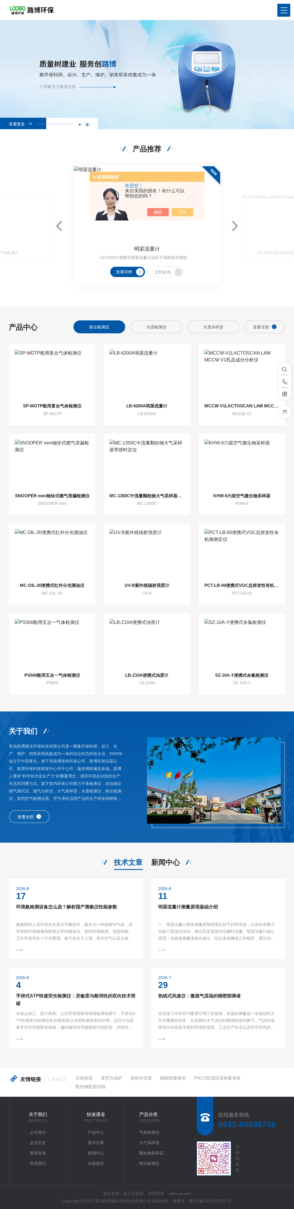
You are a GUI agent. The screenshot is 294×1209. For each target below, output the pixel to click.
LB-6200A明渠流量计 (146, 405)
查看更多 (17, 124)
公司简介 (38, 1132)
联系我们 (38, 1163)
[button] (80, 125)
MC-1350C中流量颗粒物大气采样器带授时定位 (147, 495)
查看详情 (124, 272)
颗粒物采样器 (151, 1153)
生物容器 (84, 1077)
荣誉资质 (38, 1153)
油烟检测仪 (213, 327)
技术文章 (128, 862)
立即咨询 (162, 272)
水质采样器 (156, 327)
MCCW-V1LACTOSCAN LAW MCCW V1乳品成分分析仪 (242, 405)
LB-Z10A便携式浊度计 (147, 675)
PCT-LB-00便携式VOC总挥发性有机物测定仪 (242, 585)
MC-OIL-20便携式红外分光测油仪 (52, 585)
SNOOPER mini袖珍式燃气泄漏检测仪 (52, 495)
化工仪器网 (133, 1193)
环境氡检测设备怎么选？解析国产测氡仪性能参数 (66, 906)
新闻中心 (165, 862)
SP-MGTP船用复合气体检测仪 (52, 405)
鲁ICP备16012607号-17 (210, 1201)
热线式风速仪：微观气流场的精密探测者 (199, 995)
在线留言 (96, 1163)
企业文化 (38, 1142)
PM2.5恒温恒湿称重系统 (217, 1077)
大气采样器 (149, 1142)
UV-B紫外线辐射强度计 (147, 585)
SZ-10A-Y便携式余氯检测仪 (241, 675)
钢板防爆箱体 (173, 1077)
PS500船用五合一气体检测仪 (52, 675)
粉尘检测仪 (149, 1163)
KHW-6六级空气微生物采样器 (241, 495)
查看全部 (261, 327)
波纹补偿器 (141, 1077)
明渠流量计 (147, 249)
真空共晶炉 (111, 1077)
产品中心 (96, 1132)
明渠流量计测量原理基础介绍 (188, 906)
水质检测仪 (99, 327)
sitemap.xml (180, 1193)
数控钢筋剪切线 (91, 1086)
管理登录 (156, 1193)
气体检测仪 (149, 1132)
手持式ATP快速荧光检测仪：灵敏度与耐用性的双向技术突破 (76, 999)
